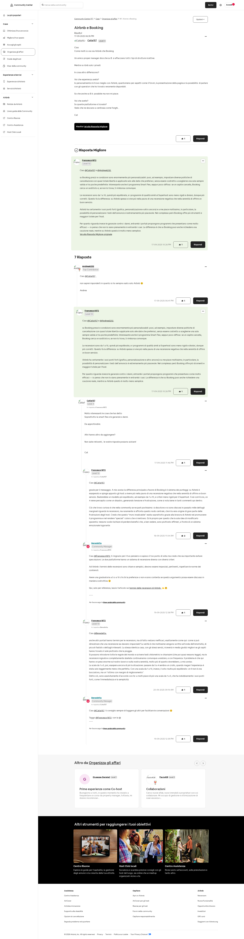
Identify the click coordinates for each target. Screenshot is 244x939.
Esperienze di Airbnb (16, 82)
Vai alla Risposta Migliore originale (96, 234)
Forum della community (142, 911)
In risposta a (97, 407)
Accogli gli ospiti (14, 45)
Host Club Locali (14, 132)
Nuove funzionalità (205, 901)
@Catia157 (90, 170)
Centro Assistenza (15, 125)
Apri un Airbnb (138, 896)
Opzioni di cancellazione (74, 916)
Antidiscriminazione (72, 906)
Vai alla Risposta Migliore (95, 126)
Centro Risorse (13, 118)
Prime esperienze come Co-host (101, 789)
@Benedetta (100, 633)
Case (98, 19)
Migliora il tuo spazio (15, 38)
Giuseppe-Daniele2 (101, 777)
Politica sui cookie (121, 934)
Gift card (201, 916)
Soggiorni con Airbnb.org (208, 922)
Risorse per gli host (140, 906)
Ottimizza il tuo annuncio (17, 31)
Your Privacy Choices (139, 934)
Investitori (202, 911)
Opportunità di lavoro (206, 906)
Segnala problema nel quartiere (77, 922)
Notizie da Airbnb (14, 104)
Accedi (229, 5)
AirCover (67, 901)
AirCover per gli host (141, 901)
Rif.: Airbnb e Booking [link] (128, 19)
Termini (108, 934)
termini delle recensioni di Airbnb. (146, 588)
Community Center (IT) (83, 19)
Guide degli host (14, 59)
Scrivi (210, 5)
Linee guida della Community (19, 111)
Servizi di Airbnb (14, 89)
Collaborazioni (155, 789)
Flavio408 (163, 777)
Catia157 (92, 40)
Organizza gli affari (15, 52)
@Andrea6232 (104, 170)
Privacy (100, 934)
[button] (206, 37)
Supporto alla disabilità (73, 911)
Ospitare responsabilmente (144, 916)
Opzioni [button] (199, 19)
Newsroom (202, 896)
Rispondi (200, 138)
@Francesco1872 (102, 556)
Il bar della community (16, 66)
